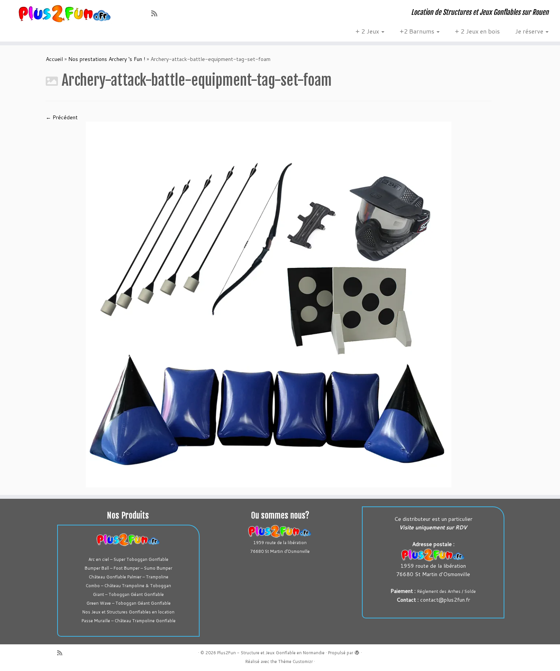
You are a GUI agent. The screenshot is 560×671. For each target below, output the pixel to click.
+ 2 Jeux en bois (477, 31)
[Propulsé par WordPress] (357, 651)
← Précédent (62, 117)
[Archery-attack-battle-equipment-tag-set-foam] (268, 304)
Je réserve (530, 31)
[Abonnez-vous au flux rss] (156, 13)
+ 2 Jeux (368, 31)
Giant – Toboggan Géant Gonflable (128, 594)
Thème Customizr (295, 661)
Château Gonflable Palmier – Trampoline (128, 577)
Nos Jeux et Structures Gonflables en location (128, 612)
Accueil (54, 59)
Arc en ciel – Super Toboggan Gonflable (128, 559)
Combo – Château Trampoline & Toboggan (128, 586)
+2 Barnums (418, 31)
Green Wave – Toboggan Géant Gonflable (128, 603)
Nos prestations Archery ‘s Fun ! (106, 59)
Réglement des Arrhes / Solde (446, 591)
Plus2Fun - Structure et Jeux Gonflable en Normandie (271, 653)
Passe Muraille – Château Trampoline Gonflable (129, 621)
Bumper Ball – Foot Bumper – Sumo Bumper (128, 568)
